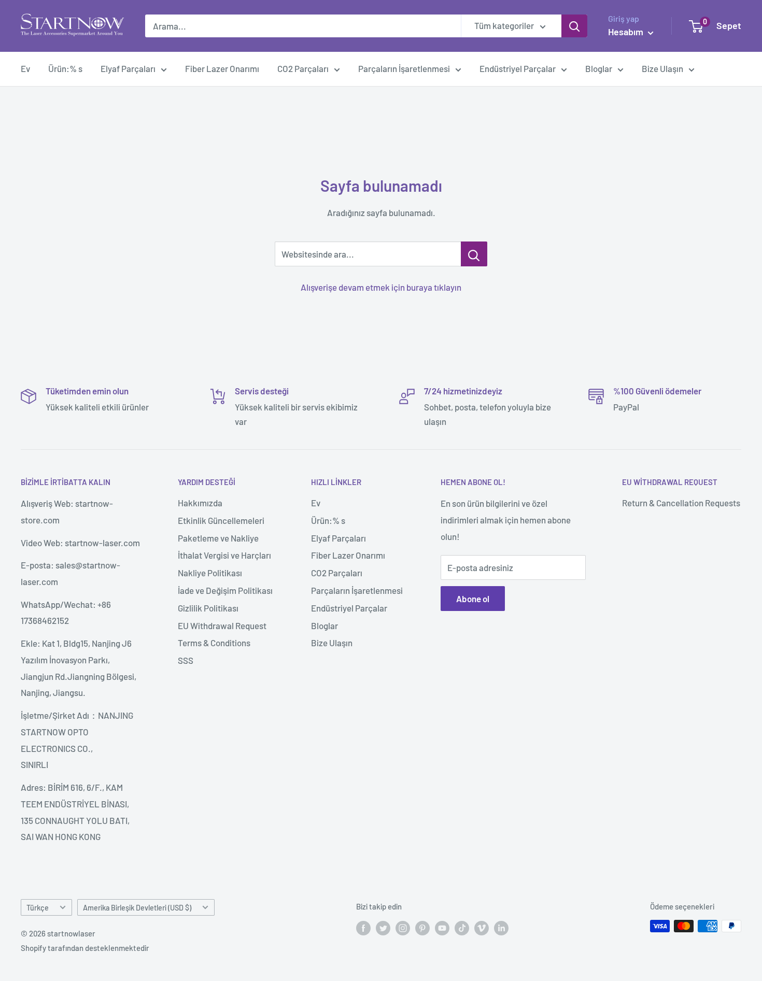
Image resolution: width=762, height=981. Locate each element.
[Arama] (574, 26)
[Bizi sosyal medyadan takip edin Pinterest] (422, 927)
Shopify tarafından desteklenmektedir (85, 947)
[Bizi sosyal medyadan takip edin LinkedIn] (501, 927)
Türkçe (37, 907)
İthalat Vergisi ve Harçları (224, 555)
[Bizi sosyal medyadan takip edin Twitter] (383, 927)
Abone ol (472, 598)
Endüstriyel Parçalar (517, 68)
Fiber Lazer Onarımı (222, 68)
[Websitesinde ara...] (474, 253)
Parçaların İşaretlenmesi (404, 68)
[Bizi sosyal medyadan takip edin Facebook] (363, 927)
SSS (185, 660)
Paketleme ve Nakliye (218, 538)
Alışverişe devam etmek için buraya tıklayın (381, 287)
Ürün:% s (65, 68)
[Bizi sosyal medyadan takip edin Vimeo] (481, 927)
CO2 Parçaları (303, 68)
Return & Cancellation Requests (681, 502)
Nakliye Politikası (210, 572)
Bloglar (598, 68)
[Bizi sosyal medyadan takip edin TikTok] (462, 927)
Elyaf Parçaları (128, 68)
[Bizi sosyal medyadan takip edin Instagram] (403, 927)
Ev (25, 68)
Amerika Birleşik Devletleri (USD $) (137, 907)
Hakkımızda (200, 502)
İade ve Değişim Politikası (225, 590)
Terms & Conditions (214, 642)
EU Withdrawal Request (222, 625)
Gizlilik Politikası (208, 608)
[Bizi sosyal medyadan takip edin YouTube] (442, 927)
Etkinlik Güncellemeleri (221, 520)
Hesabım (626, 31)
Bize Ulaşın (662, 68)
